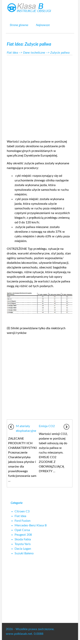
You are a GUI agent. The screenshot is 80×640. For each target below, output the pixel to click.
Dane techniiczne (34, 52)
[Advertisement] (40, 96)
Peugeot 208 (23, 534)
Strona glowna (19, 25)
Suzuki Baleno (24, 553)
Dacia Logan (23, 548)
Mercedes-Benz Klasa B (31, 525)
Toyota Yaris (23, 544)
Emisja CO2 (47, 426)
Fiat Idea (12, 52)
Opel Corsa (22, 530)
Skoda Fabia (23, 539)
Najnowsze (43, 25)
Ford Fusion (22, 520)
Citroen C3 (22, 511)
